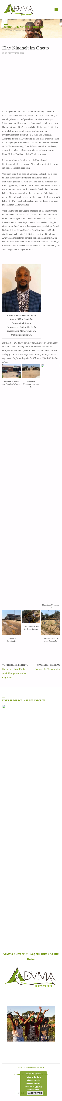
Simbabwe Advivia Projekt (24, 27)
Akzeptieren (35, 1093)
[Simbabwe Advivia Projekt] (18, 9)
